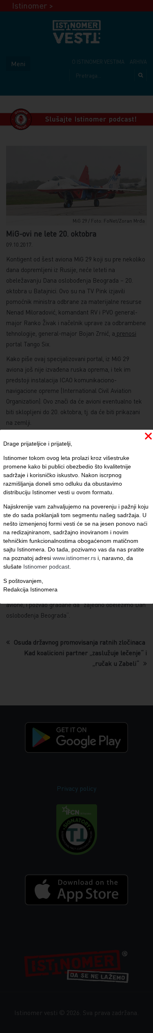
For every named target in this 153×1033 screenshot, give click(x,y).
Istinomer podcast (46, 566)
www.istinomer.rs (74, 558)
